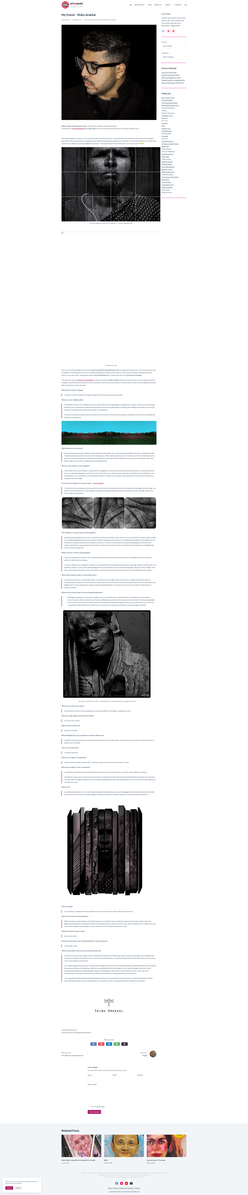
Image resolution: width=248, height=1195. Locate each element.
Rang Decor (165, 180)
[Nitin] (124, 1146)
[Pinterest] (101, 1044)
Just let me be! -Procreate (156, 1160)
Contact (178, 5)
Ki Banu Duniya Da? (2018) (170, 75)
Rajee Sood (165, 146)
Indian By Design (167, 162)
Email (115, 1075)
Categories (165, 53)
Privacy (115, 1188)
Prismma (164, 123)
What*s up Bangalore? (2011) (171, 78)
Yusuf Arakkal (98, 483)
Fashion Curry (166, 128)
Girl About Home (167, 141)
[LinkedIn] (109, 1044)
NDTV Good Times (167, 98)
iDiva (163, 126)
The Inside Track (167, 116)
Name (90, 1075)
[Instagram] (168, 31)
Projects (157, 5)
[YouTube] (173, 31)
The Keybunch (166, 182)
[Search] (185, 5)
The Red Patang (166, 164)
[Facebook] (93, 1044)
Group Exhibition (78, 128)
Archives (164, 42)
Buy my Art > (176, 25)
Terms (110, 1188)
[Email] (124, 1044)
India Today (165, 157)
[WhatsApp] (117, 1044)
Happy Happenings (104, 20)
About (167, 5)
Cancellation (130, 1188)
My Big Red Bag (166, 100)
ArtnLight (164, 136)
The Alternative (166, 131)
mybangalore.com (167, 185)
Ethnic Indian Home (167, 172)
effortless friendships (85, 380)
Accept (9, 1188)
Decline (18, 1188)
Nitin (106, 1160)
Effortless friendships (91, 20)
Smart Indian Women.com (170, 105)
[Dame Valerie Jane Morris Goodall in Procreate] (81, 1146)
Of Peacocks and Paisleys (170, 144)
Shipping (121, 1188)
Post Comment (94, 1112)
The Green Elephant (168, 167)
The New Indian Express (169, 103)
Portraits (113, 20)
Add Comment (92, 1084)
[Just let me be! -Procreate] (166, 1146)
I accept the (97, 1106)
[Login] (130, 5)
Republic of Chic (166, 169)
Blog (150, 5)
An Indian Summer (167, 154)
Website (140, 1075)
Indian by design (166, 187)
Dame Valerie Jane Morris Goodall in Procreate (78, 1160)
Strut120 (164, 118)
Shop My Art (139, 5)
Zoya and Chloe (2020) (169, 72)
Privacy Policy (101, 1106)
